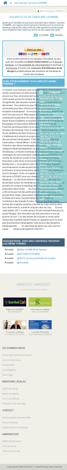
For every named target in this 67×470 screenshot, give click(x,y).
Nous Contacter (10, 422)
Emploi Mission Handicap (15, 427)
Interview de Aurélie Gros (52, 133)
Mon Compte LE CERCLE (52, 11)
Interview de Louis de (50, 142)
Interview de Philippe (50, 104)
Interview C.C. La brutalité (52, 173)
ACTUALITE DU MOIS (29, 254)
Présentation (8, 365)
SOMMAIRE (54, 92)
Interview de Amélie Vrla (52, 113)
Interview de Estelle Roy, (51, 116)
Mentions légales (10, 394)
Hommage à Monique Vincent (16, 355)
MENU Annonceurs (11, 441)
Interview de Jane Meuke (52, 119)
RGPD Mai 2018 (10, 389)
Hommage (7, 375)
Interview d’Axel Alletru (51, 182)
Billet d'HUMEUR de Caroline (33, 249)
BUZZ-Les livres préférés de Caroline (37, 258)
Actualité (23, 262)
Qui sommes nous (11, 360)
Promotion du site (11, 451)
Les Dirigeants (9, 370)
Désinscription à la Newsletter (16, 417)
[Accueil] (5, 3)
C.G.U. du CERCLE (10, 398)
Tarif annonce (9, 446)
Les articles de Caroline (51, 96)
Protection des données (14, 403)
